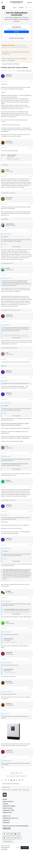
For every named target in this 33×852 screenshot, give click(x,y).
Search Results (11, 155)
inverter (23, 70)
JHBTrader (4, 70)
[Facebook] (4, 834)
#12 (31, 486)
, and (10, 347)
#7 (31, 321)
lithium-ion (28, 70)
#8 (31, 359)
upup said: (5, 713)
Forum (5, 804)
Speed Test (7, 812)
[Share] (30, 81)
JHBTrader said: (6, 233)
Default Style (6, 787)
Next (16, 773)
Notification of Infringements (16, 826)
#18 (31, 688)
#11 (31, 452)
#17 (31, 658)
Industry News (9, 806)
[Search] (30, 7)
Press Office (8, 801)
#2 (31, 147)
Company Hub (8, 810)
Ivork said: (4, 380)
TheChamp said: (6, 631)
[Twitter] (8, 834)
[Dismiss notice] (30, 45)
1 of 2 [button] (12, 773)
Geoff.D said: (5, 324)
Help (20, 789)
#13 (31, 511)
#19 (31, 710)
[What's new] (26, 7)
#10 (31, 399)
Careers (6, 822)
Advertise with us (10, 818)
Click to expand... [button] (16, 246)
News (5, 799)
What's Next (8, 808)
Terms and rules (6, 789)
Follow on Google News (13, 837)
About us (6, 816)
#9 (31, 377)
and (9, 192)
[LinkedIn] (11, 834)
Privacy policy (14, 789)
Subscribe (25, 847)
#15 (31, 597)
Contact (6, 820)
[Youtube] (15, 834)
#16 (31, 628)
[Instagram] (19, 834)
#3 (31, 176)
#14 (31, 544)
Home (24, 789)
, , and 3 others (12, 310)
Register (16, 31)
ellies (19, 70)
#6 (31, 274)
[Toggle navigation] (2, 2)
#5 (31, 230)
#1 (31, 81)
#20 (31, 757)
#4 (31, 204)
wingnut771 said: (6, 691)
